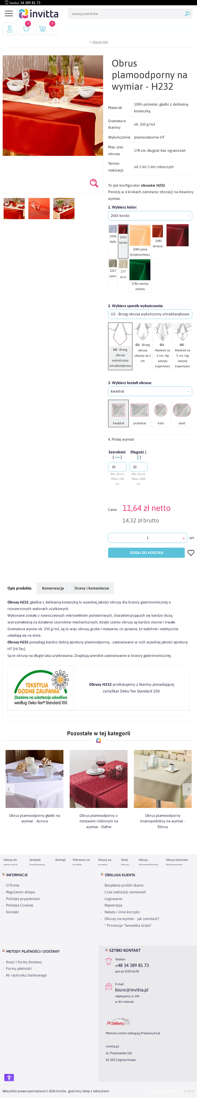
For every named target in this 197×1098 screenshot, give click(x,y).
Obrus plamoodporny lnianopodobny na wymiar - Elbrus (162, 821)
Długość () (138, 454)
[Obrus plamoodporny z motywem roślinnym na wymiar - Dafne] (99, 779)
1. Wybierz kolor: (122, 207)
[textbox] (150, 215)
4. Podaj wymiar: (121, 439)
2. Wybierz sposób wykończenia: (135, 306)
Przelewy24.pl (150, 1033)
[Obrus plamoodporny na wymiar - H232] (14, 208)
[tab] (19, 588)
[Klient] (9, 29)
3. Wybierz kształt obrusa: (130, 383)
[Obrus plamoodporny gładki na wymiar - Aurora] (34, 779)
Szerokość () (117, 454)
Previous (8, 789)
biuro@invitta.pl (131, 990)
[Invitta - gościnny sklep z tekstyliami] (38, 13)
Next (189, 789)
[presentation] (19, 588)
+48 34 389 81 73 (132, 965)
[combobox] (150, 216)
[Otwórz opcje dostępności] (9, 1077)
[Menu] (8, 13)
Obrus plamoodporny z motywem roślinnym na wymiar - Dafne (99, 821)
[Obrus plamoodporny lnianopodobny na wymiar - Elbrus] (163, 779)
